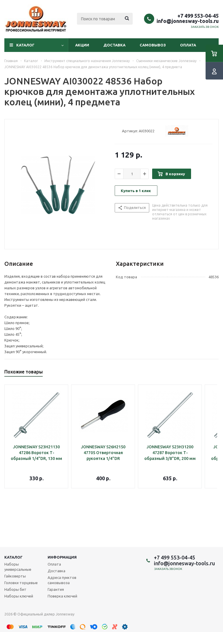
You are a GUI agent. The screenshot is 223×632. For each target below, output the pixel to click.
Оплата (188, 45)
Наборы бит (15, 589)
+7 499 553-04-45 (198, 15)
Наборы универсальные (17, 566)
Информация (62, 557)
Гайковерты (15, 576)
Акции (82, 45)
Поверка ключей (62, 596)
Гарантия (56, 589)
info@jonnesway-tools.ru (188, 21)
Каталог (25, 45)
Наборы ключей (18, 596)
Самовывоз (153, 45)
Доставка (114, 45)
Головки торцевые (21, 583)
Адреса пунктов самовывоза (62, 580)
